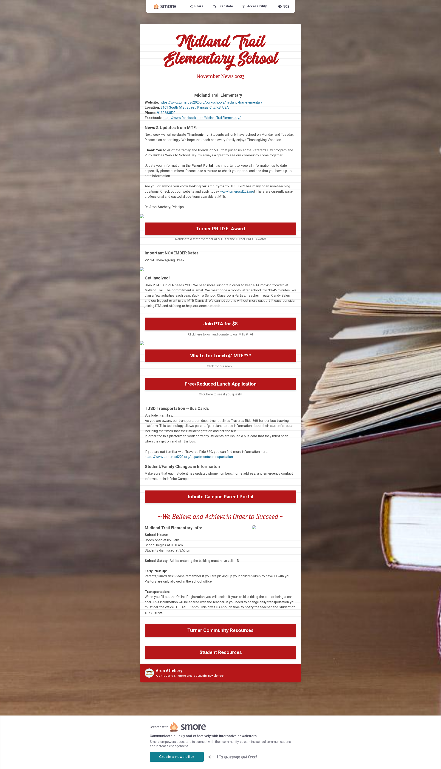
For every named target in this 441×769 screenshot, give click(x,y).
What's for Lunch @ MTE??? (220, 355)
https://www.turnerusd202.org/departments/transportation (189, 457)
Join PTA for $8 (220, 324)
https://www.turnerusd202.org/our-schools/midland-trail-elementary (211, 102)
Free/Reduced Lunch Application (221, 384)
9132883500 (166, 113)
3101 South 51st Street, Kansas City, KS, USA (195, 107)
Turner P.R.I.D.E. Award (220, 228)
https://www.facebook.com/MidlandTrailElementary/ (202, 118)
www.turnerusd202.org (237, 191)
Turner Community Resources (220, 630)
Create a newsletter (176, 757)
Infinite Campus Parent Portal (220, 496)
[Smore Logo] (165, 6)
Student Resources (220, 652)
